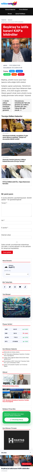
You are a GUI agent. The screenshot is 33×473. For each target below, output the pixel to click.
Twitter (12, 71)
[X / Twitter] (10, 287)
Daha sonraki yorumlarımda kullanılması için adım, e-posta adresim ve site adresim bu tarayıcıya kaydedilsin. (16, 246)
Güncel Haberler (10, 9)
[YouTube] (20, 287)
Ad (2, 220)
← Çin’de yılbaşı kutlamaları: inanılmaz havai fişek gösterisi (7, 105)
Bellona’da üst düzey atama (11, 352)
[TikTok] (25, 287)
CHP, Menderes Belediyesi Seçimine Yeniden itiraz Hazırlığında (17, 354)
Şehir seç (7, 270)
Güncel (10, 20)
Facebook (19, 71)
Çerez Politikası (20, 13)
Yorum (4, 203)
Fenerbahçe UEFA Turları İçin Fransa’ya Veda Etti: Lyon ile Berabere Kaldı (16, 361)
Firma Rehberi (23, 9)
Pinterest (21, 74)
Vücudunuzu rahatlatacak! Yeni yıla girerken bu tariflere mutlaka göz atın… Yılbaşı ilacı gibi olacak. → (22, 105)
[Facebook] (5, 287)
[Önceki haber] (23, 299)
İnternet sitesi (6, 235)
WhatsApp (7, 74)
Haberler (3, 20)
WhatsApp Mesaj (16, 419)
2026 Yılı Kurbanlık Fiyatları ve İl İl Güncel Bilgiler (15, 365)
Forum (10, 13)
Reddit (14, 74)
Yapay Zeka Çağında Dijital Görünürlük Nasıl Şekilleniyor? (16, 358)
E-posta (4, 228)
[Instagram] (15, 287)
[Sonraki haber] (27, 299)
